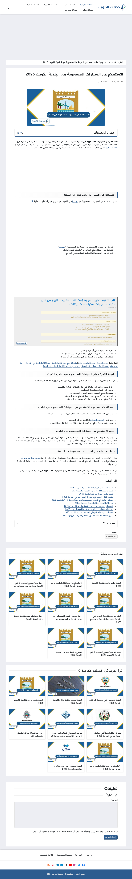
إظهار (20, 132)
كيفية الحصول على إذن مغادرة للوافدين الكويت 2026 (89, 509)
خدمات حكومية (106, 62)
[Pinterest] (53, 865)
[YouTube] (70, 865)
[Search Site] (7, 7)
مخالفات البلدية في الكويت (38, 363)
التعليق (114, 800)
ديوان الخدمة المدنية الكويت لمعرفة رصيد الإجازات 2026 (87, 515)
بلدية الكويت (111, 536)
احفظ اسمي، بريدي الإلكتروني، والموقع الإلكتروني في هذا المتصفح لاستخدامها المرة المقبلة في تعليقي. (73, 831)
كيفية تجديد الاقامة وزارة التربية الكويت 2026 (92, 490)
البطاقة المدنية (97, 420)
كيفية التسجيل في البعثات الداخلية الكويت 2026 (91, 487)
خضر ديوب (115, 81)
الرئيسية (119, 62)
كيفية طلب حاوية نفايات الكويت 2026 (96, 493)
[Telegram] (61, 865)
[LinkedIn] (57, 865)
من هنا (62, 246)
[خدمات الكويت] (112, 7)
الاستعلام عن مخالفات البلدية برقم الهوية (61, 366)
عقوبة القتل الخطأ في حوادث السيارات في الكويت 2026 (87, 497)
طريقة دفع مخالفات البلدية (64, 363)
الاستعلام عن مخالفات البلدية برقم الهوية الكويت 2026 (88, 506)
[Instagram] (74, 865)
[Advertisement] (66, 35)
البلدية (75, 201)
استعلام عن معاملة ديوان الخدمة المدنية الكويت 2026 (88, 512)
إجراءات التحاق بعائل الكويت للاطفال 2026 (94, 503)
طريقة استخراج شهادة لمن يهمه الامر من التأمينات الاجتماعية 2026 (82, 500)
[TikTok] (66, 865)
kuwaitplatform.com (30, 458)
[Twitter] (79, 865)
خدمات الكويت (111, 147)
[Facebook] (83, 865)
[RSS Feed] (48, 865)
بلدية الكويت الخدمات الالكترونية (93, 363)
